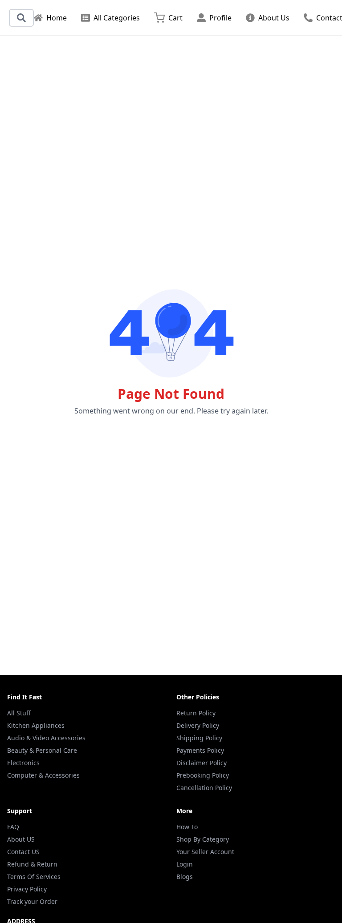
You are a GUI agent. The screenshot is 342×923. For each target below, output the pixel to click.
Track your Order (32, 901)
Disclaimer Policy (201, 762)
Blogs (184, 876)
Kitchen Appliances (36, 725)
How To (187, 827)
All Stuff (19, 713)
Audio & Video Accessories (46, 738)
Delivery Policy (197, 725)
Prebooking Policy (202, 775)
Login (184, 864)
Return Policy (196, 713)
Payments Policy (200, 750)
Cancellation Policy (204, 787)
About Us (273, 18)
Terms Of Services (34, 876)
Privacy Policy (27, 889)
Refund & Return (32, 864)
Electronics (23, 762)
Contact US (23, 851)
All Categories (117, 18)
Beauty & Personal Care (42, 750)
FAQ (13, 827)
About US (21, 839)
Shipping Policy (199, 738)
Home (56, 18)
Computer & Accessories (43, 775)
